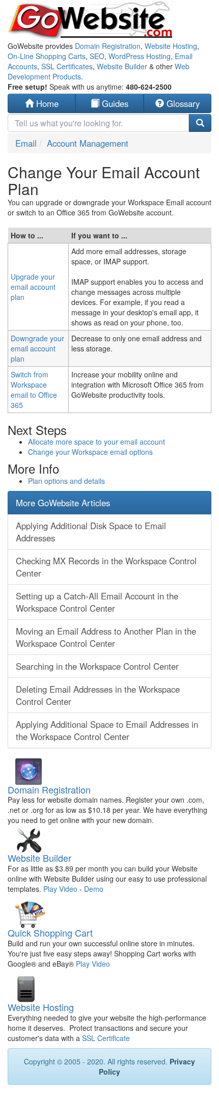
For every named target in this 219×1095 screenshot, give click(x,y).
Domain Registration (108, 46)
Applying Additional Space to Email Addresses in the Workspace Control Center (107, 730)
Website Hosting (171, 46)
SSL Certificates (67, 66)
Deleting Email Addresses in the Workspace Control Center (98, 695)
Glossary (182, 103)
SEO (97, 56)
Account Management (87, 143)
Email (26, 143)
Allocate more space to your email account (96, 441)
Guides (113, 103)
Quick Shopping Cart (50, 932)
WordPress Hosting (139, 56)
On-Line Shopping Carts (47, 56)
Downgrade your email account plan (37, 348)
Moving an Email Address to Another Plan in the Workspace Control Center (106, 637)
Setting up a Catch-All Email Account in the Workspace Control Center (97, 602)
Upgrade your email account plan (33, 286)
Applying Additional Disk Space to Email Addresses (91, 531)
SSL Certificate (106, 1038)
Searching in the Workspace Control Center (97, 666)
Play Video (60, 889)
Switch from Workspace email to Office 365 (34, 389)
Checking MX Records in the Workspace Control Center (106, 567)
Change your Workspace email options (90, 452)
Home (46, 103)
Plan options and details (66, 481)
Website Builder (122, 66)
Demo (93, 889)
